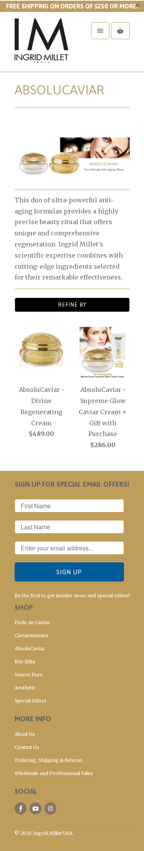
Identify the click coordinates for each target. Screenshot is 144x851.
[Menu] (100, 30)
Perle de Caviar (32, 622)
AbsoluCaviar (30, 648)
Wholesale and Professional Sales (54, 773)
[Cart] (120, 30)
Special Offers (30, 701)
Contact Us (27, 747)
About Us (25, 734)
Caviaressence (31, 635)
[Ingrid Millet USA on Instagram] (50, 808)
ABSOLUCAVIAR (59, 89)
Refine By (72, 305)
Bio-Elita (25, 661)
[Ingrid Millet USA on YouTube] (35, 808)
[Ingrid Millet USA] (45, 45)
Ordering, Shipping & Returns (49, 760)
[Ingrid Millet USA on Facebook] (20, 808)
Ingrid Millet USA (52, 833)
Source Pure (29, 674)
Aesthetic (25, 688)
